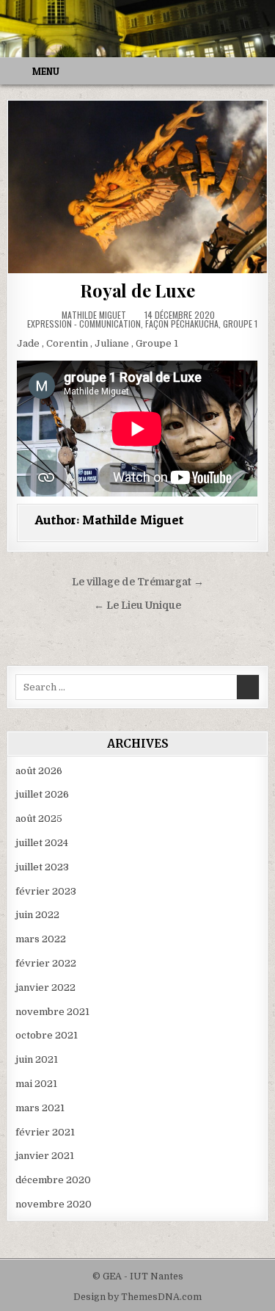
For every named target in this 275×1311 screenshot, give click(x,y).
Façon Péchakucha (182, 323)
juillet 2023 (42, 867)
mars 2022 (40, 939)
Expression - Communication (84, 323)
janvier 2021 (44, 1155)
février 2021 (45, 1132)
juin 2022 (37, 914)
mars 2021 (40, 1107)
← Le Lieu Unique (137, 605)
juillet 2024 (41, 842)
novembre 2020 (53, 1204)
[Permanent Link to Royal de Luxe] (137, 187)
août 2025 (38, 818)
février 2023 (45, 891)
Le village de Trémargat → (138, 582)
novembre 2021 (52, 1011)
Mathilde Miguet (94, 315)
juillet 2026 (42, 794)
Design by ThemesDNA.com (137, 1297)
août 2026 (38, 770)
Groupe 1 (240, 323)
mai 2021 (36, 1083)
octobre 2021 (46, 1035)
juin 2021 (36, 1059)
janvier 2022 (45, 987)
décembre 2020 (53, 1179)
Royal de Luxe (137, 290)
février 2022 (45, 963)
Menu (45, 71)
